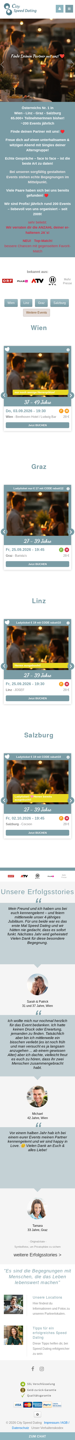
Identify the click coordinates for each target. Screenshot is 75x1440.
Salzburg (59, 303)
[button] (4, 395)
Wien (11, 303)
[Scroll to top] (37, 1414)
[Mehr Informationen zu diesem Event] (68, 350)
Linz (26, 303)
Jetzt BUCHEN (37, 425)
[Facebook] (32, 1369)
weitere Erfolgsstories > (37, 1254)
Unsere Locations (47, 1297)
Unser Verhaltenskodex (47, 1428)
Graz (41, 303)
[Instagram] (42, 1369)
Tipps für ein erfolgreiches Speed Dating (50, 1332)
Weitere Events (36, 312)
